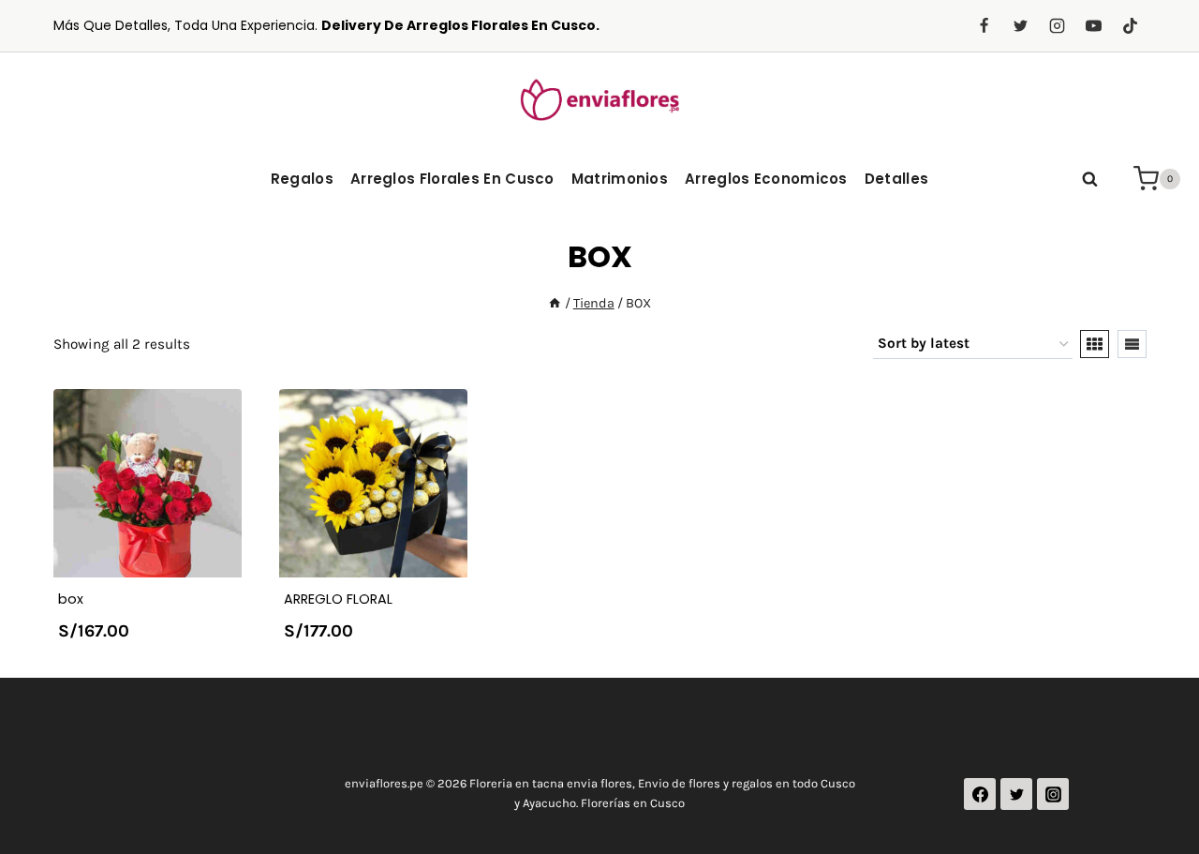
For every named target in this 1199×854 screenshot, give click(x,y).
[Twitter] (1020, 26)
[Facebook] (983, 26)
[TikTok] (1131, 26)
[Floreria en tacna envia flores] (599, 99)
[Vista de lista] (1132, 344)
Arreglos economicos (766, 178)
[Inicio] (554, 303)
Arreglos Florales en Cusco (452, 178)
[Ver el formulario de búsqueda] (1090, 179)
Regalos (302, 178)
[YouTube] (1093, 26)
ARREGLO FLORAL (338, 599)
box (70, 599)
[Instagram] (1057, 26)
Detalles (896, 178)
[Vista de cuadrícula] (1094, 344)
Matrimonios (619, 178)
